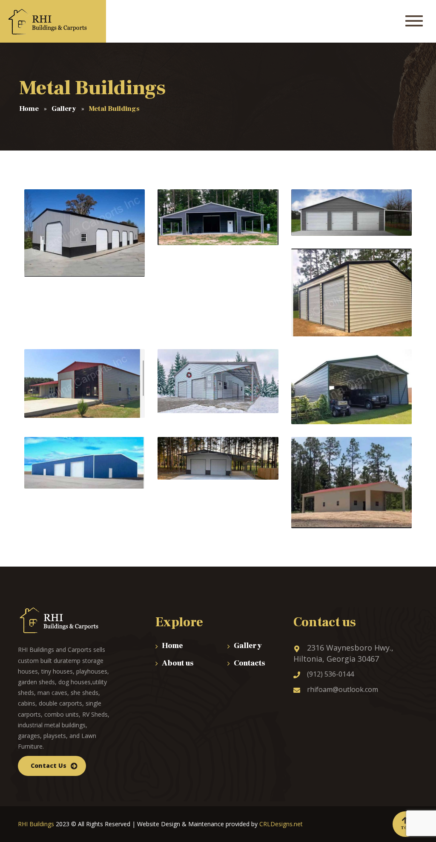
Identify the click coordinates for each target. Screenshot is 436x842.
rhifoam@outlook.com (342, 689)
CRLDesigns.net (281, 824)
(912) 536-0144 (330, 674)
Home (172, 646)
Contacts (249, 663)
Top (405, 827)
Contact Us (48, 765)
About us (178, 663)
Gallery (248, 646)
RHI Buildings (36, 824)
